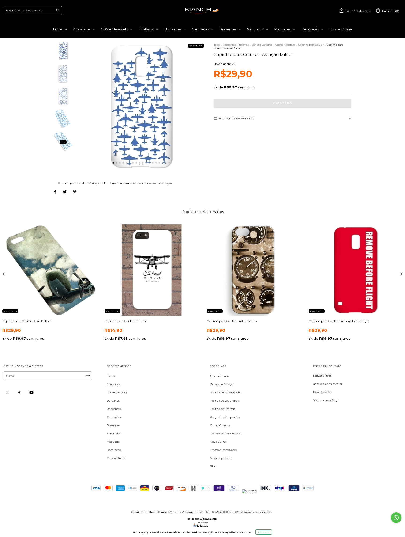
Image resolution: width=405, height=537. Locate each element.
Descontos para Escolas (225, 433)
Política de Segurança (224, 400)
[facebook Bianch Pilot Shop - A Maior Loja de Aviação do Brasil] (19, 392)
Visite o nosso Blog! (325, 400)
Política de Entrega (223, 409)
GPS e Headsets (115, 29)
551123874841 (322, 375)
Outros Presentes (285, 44)
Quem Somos (219, 376)
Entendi (263, 532)
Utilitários (147, 29)
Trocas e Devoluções (223, 450)
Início (217, 44)
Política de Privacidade (225, 392)
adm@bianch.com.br (327, 383)
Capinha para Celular (311, 44)
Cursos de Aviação (222, 384)
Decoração (310, 29)
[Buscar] (58, 10)
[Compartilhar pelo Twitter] (65, 192)
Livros (58, 29)
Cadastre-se (363, 11)
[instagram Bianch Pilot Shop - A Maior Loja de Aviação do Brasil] (8, 392)
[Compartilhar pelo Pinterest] (74, 192)
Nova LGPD (218, 441)
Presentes (228, 29)
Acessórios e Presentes (236, 44)
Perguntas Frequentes (225, 417)
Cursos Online (341, 29)
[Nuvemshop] (202, 519)
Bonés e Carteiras (262, 44)
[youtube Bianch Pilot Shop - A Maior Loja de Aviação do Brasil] (31, 392)
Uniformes (173, 29)
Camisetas (201, 29)
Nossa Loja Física (221, 458)
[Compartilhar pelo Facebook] (55, 192)
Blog (213, 466)
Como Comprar (221, 425)
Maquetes (283, 29)
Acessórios (82, 29)
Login (349, 11)
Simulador (256, 29)
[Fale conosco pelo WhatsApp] (396, 517)
